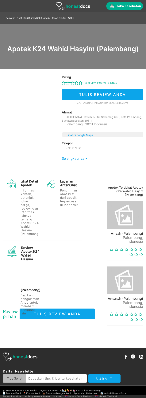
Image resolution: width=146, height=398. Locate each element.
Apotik (46, 18)
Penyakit (10, 18)
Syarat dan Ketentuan (86, 393)
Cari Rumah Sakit (32, 18)
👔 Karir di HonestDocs (113, 393)
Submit (104, 379)
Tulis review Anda (102, 94)
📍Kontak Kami (31, 393)
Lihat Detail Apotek (29, 183)
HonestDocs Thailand (80, 396)
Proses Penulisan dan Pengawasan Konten (27, 396)
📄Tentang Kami (12, 393)
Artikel (71, 18)
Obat (19, 18)
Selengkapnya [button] (73, 158)
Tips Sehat (14, 378)
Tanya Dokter (59, 18)
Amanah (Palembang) (125, 299)
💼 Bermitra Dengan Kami (57, 393)
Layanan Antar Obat (68, 183)
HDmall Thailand (108, 396)
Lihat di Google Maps (80, 135)
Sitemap (57, 396)
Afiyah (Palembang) (127, 233)
